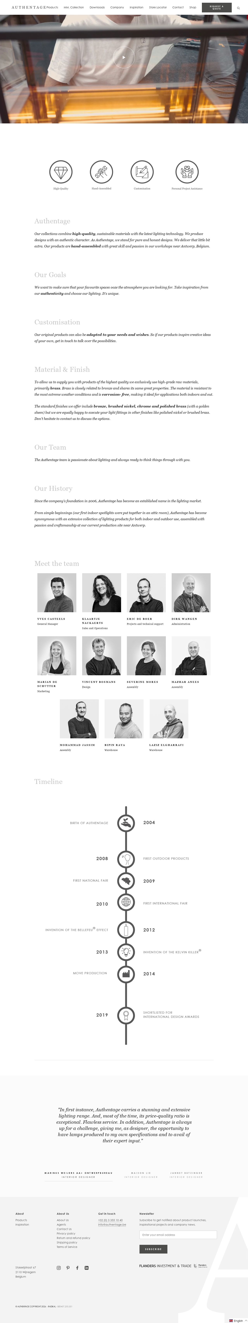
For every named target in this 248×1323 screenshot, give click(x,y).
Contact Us (64, 1229)
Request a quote (217, 7)
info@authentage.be (112, 1224)
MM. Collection (74, 7)
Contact (178, 7)
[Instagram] (59, 1267)
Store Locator (158, 7)
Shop (192, 7)
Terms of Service (67, 1246)
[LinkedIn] (87, 1267)
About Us (63, 1220)
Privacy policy (66, 1233)
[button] (238, 1320)
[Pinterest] (68, 1267)
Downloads (97, 7)
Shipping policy (67, 1242)
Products (52, 7)
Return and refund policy (73, 1238)
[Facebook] (77, 1267)
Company (117, 7)
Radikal (52, 1306)
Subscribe (153, 1249)
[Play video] (124, 57)
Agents (61, 1224)
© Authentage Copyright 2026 (31, 1306)
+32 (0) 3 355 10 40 (110, 1220)
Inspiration (136, 7)
